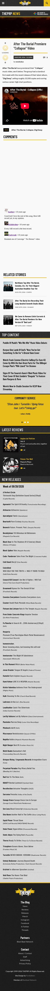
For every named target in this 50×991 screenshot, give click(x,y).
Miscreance (7, 733)
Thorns (5, 840)
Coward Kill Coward (10, 579)
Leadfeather (7, 707)
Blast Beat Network (25, 941)
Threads (25, 930)
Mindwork (7, 727)
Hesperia (6, 631)
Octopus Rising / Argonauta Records (17, 759)
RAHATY (6, 782)
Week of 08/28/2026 (13, 486)
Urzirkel (6, 869)
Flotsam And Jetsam (11, 608)
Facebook (25, 923)
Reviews (25, 909)
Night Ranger (8, 745)
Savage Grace (8, 800)
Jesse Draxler (8, 670)
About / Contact (25, 953)
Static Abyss (7, 834)
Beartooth (7, 521)
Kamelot (6, 675)
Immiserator (8, 655)
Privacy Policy (25, 963)
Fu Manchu (7, 623)
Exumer (6, 602)
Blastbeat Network (29, 980)
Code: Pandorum (9, 556)
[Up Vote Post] (5, 48)
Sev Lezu (6, 808)
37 (24, 450)
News (25, 906)
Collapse (29, 130)
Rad (4, 777)
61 (24, 468)
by (19, 62)
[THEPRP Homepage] (25, 3)
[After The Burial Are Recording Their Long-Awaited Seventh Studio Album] (8, 304)
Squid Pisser (8, 820)
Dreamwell (7, 588)
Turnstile (6, 855)
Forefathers (30, 976)
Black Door (7, 541)
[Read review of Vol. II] (10, 444)
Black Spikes (8, 550)
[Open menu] (3, 3)
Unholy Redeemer (10, 860)
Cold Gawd (7, 562)
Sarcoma (6, 794)
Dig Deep (38, 130)
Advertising (25, 960)
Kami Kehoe (7, 681)
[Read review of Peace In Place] (10, 465)
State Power (7, 829)
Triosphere (7, 846)
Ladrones (6, 701)
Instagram (25, 920)
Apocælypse (7, 515)
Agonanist (7, 504)
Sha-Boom (7, 814)
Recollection (8, 788)
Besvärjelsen (8, 533)
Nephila (6, 739)
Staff (25, 957)
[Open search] (47, 3)
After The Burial (18, 130)
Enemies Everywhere (11, 597)
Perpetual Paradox (10, 768)
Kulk (4, 696)
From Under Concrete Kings (14, 614)
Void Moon (7, 875)
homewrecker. (8, 643)
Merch (25, 916)
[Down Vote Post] (5, 58)
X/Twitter (25, 926)
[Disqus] (25, 175)
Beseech (6, 527)
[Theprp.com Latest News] (25, 892)
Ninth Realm (7, 751)
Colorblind (7, 567)
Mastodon (6, 722)
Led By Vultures (9, 716)
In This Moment (9, 664)
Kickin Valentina (9, 687)
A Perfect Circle (9, 492)
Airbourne (7, 510)
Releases (25, 913)
